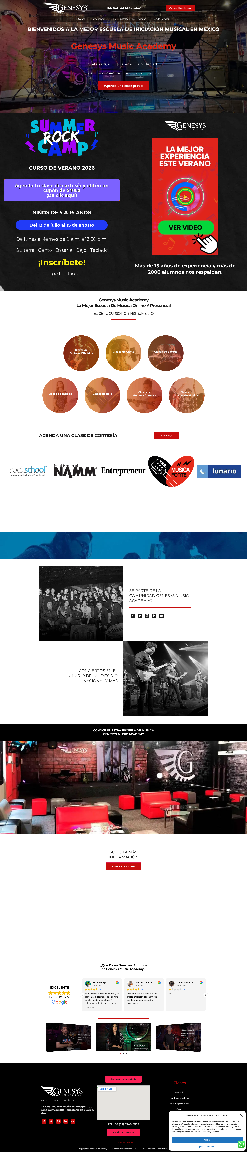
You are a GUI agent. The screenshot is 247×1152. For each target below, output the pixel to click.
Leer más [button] (173, 1007)
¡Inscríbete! (61, 262)
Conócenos (98, 19)
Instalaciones (127, 19)
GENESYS (164, 1149)
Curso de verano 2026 (62, 168)
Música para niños (180, 1103)
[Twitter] (140, 616)
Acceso (142, 19)
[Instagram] (147, 616)
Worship (179, 1092)
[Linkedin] (154, 616)
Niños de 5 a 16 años (61, 212)
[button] (241, 1115)
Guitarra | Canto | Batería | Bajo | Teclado (62, 250)
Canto (179, 1109)
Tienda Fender (160, 19)
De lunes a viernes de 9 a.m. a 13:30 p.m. (61, 239)
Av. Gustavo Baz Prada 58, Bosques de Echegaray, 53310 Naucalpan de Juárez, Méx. (67, 1110)
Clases (81, 19)
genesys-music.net (123, 283)
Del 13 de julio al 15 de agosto (61, 225)
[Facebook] (133, 616)
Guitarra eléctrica (179, 1098)
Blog (113, 19)
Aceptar (207, 1139)
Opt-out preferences (206, 1146)
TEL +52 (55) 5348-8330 (123, 8)
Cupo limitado (61, 273)
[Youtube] (161, 616)
